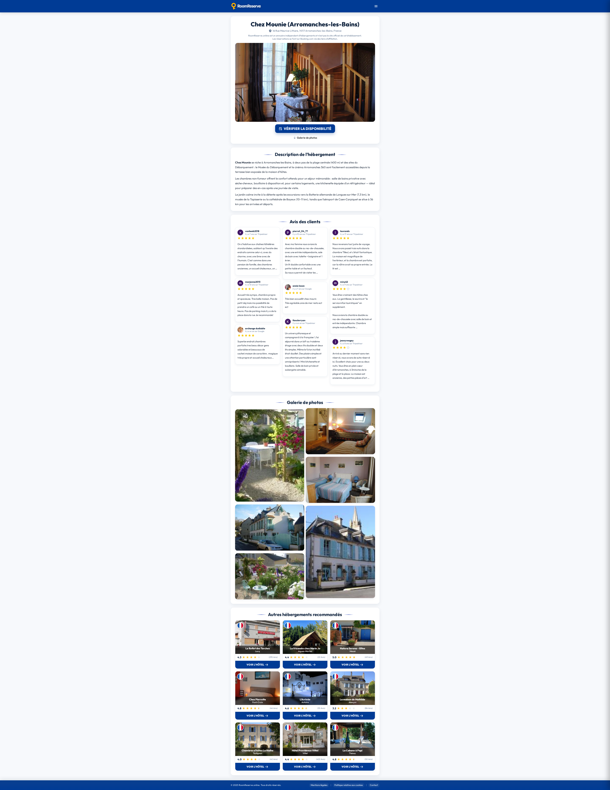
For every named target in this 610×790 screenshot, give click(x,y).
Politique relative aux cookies (348, 785)
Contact (374, 785)
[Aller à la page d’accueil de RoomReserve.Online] (246, 6)
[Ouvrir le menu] (376, 6)
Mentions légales (319, 785)
